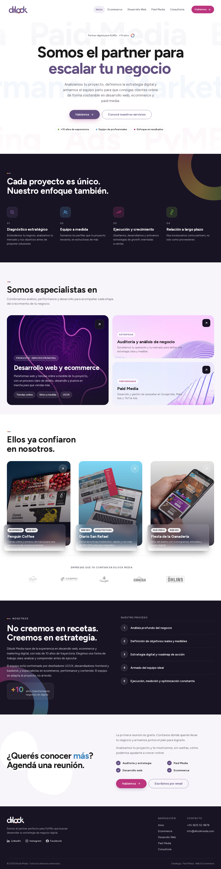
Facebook (56, 840)
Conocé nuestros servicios (127, 114)
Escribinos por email (169, 783)
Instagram (35, 840)
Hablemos (200, 9)
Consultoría (177, 9)
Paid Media (158, 9)
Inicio (99, 9)
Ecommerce (115, 9)
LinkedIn (16, 840)
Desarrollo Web (137, 9)
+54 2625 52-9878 (198, 825)
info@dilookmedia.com (200, 831)
